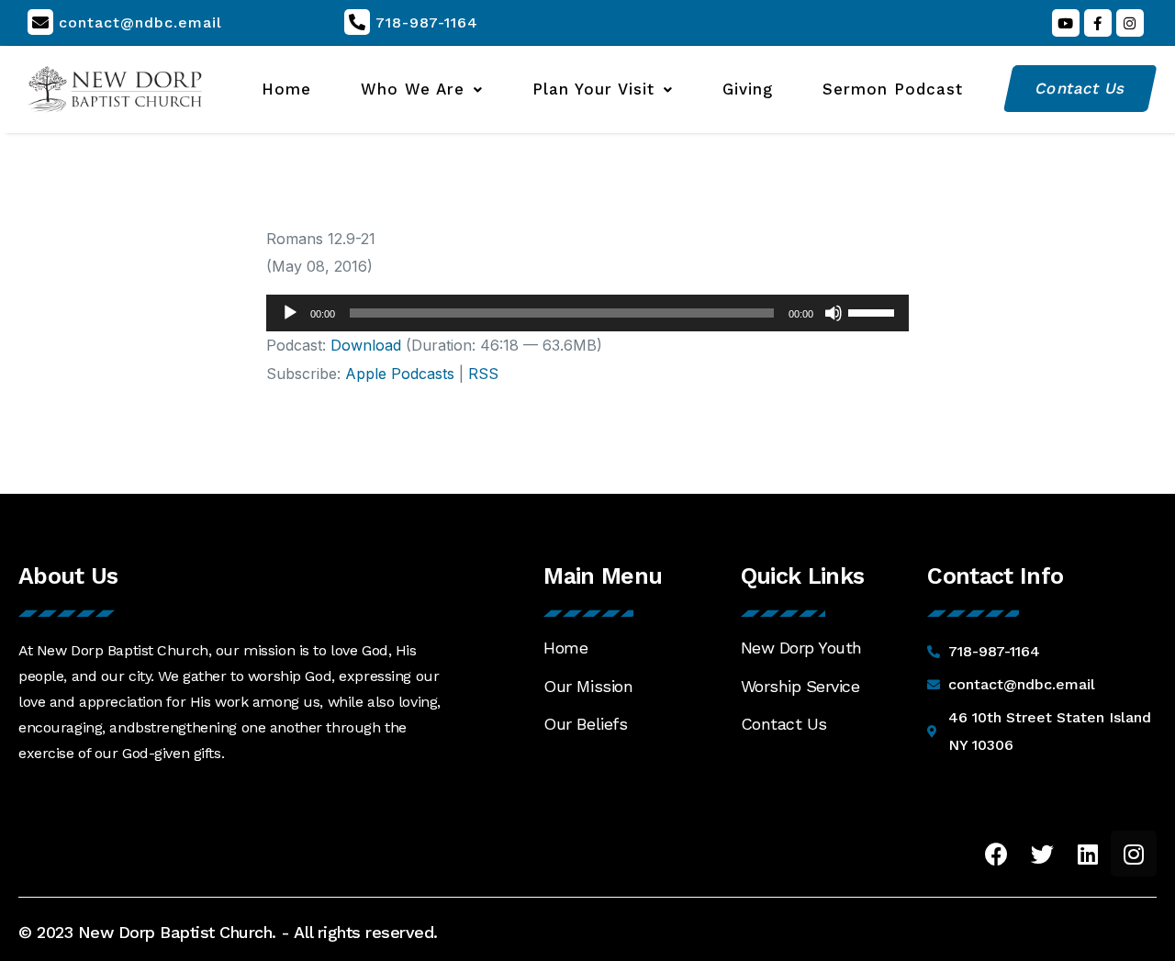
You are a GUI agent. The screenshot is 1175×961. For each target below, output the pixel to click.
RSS (483, 373)
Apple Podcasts (399, 373)
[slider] (874, 311)
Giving (747, 89)
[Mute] (833, 313)
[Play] (290, 313)
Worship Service (800, 686)
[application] (587, 313)
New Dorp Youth (801, 647)
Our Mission (587, 686)
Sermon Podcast (892, 89)
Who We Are (412, 89)
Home (286, 89)
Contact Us (784, 723)
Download (365, 345)
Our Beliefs (585, 723)
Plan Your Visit (593, 89)
